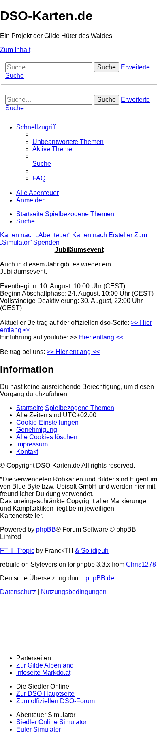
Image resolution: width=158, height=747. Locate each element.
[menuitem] (68, 141)
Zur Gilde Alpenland (45, 665)
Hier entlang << (101, 337)
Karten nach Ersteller (102, 235)
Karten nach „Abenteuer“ (35, 235)
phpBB (46, 529)
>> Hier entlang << (73, 351)
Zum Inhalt (15, 49)
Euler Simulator (38, 729)
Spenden (46, 242)
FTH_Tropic (17, 550)
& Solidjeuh (92, 550)
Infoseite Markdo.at (43, 672)
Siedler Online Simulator (51, 722)
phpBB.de (99, 578)
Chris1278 (141, 564)
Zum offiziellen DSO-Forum (55, 701)
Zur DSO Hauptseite (45, 693)
